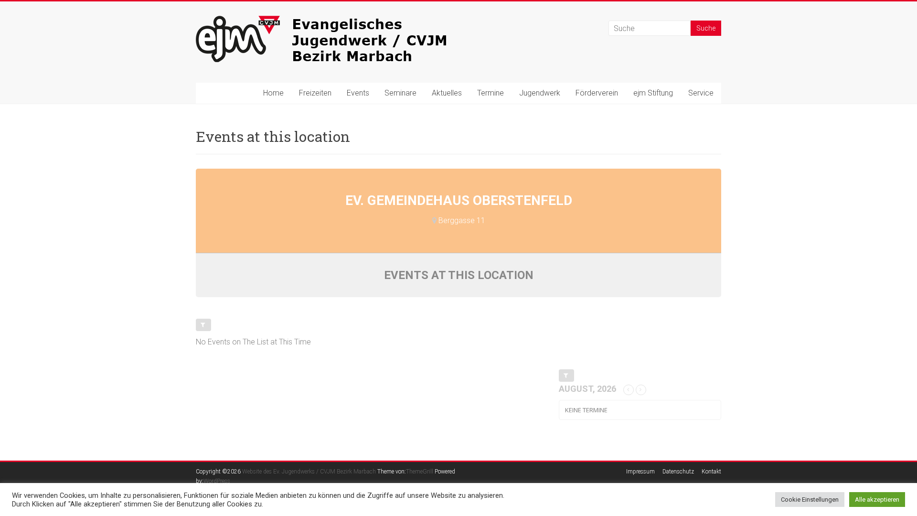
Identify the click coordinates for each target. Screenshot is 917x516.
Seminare (400, 92)
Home (273, 92)
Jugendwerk (539, 92)
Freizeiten (315, 92)
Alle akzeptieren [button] (877, 499)
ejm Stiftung (653, 92)
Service (701, 92)
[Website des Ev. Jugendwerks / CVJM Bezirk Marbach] (339, 20)
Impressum (640, 471)
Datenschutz (678, 471)
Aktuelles (447, 92)
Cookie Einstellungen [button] (810, 499)
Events (358, 92)
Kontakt (711, 471)
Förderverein (597, 92)
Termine (490, 92)
